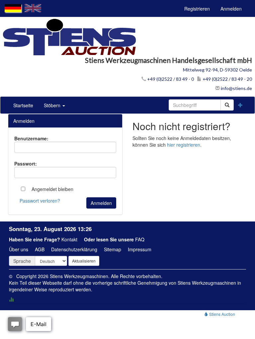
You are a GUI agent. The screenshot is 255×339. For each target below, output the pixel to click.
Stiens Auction (221, 314)
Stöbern (53, 105)
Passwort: (25, 163)
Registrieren (197, 8)
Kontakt (69, 239)
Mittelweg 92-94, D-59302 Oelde (217, 70)
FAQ (139, 239)
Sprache (22, 261)
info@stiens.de (236, 88)
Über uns (18, 249)
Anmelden (231, 8)
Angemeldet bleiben (51, 189)
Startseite (23, 105)
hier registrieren (183, 144)
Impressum (139, 249)
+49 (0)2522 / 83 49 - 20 (227, 79)
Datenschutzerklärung (74, 249)
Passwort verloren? (40, 200)
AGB (39, 249)
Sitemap (112, 249)
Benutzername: (31, 138)
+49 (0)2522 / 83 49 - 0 (170, 79)
